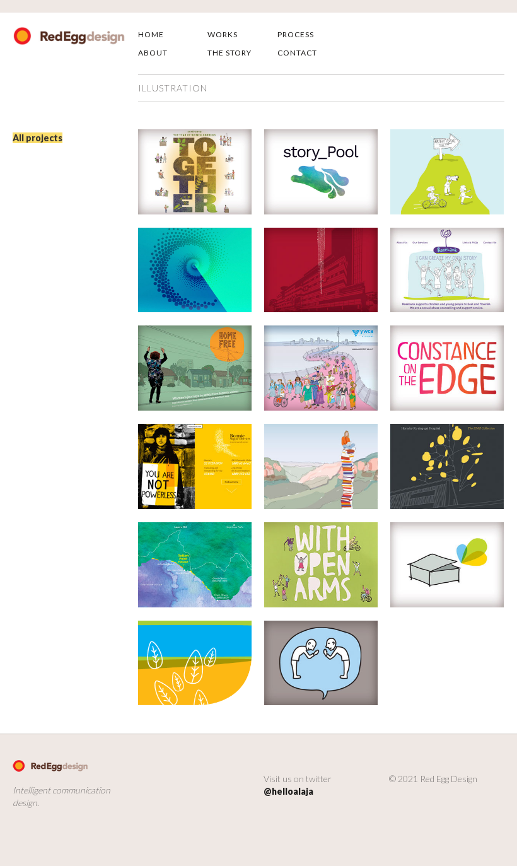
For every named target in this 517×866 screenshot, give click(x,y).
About (153, 52)
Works (222, 34)
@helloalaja (288, 791)
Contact (297, 52)
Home (151, 34)
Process (295, 34)
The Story (229, 52)
